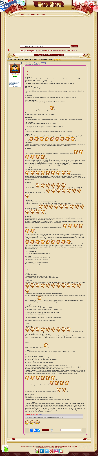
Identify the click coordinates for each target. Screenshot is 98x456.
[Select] (40, 414)
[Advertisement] (49, 31)
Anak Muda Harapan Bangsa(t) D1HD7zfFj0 (34, 63)
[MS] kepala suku (15, 73)
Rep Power (11, 77)
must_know (14, 63)
